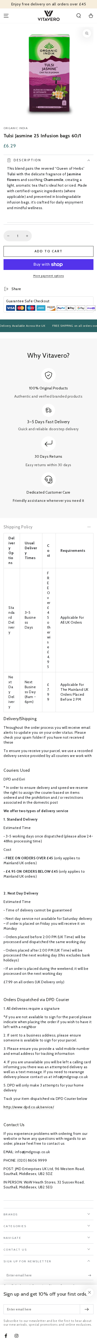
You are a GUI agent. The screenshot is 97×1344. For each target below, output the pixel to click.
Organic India (16, 128)
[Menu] (6, 16)
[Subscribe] (90, 1275)
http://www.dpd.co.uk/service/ (29, 1107)
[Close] (89, 1292)
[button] (79, 16)
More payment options (48, 275)
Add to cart (49, 251)
